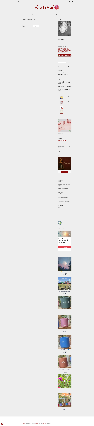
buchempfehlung (65, 79)
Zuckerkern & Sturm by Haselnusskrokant (64, 201)
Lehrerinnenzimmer (60, 192)
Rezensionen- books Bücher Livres (63, 197)
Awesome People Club (61, 178)
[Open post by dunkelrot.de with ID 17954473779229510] (64, 322)
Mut (70, 85)
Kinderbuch (59, 85)
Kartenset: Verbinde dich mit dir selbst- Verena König (67, 111)
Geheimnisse (67, 80)
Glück (70, 80)
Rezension (69, 86)
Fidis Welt (59, 181)
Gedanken (64, 80)
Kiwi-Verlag (62, 85)
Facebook (71, 1)
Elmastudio (49, 423)
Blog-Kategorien (34, 14)
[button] (2, 424)
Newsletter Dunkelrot (49, 14)
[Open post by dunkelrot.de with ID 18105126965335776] (64, 302)
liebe (67, 85)
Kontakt (15, 1)
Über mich (41, 14)
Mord (69, 85)
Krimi (65, 85)
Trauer (59, 90)
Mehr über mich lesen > (61, 39)
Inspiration (60, 83)
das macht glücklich (60, 180)
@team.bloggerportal (64, 74)
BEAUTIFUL (64, 78)
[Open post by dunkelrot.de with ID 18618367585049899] (64, 342)
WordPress (40, 423)
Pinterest (72, 1)
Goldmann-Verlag (61, 81)
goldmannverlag (66, 81)
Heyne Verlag (61, 82)
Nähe (67, 86)
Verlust (61, 90)
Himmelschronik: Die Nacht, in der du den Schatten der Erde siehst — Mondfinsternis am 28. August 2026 (64, 147)
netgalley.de (59, 86)
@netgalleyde (66, 73)
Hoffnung (65, 82)
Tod (69, 89)
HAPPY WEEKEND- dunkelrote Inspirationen (64, 184)
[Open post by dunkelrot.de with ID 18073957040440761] (64, 283)
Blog (28, 14)
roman (59, 88)
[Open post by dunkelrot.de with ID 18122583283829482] (64, 361)
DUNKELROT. (26, 423)
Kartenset (64, 83)
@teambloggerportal (61, 75)
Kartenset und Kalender (61, 189)
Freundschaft (60, 80)
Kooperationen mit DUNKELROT (60, 14)
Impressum (19, 1)
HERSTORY (59, 185)
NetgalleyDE (64, 86)
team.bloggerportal (61, 89)
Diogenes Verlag (68, 79)
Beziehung (69, 78)
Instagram (69, 1)
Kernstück (67, 83)
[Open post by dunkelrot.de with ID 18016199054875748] (64, 400)
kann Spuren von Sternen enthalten (63, 188)
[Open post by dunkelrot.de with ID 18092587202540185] (64, 381)
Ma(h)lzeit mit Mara (60, 193)
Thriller (67, 89)
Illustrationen (68, 82)
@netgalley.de (60, 72)
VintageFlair (59, 198)
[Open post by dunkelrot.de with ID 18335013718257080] (64, 264)
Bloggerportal (60, 79)
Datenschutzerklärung (25, 1)
